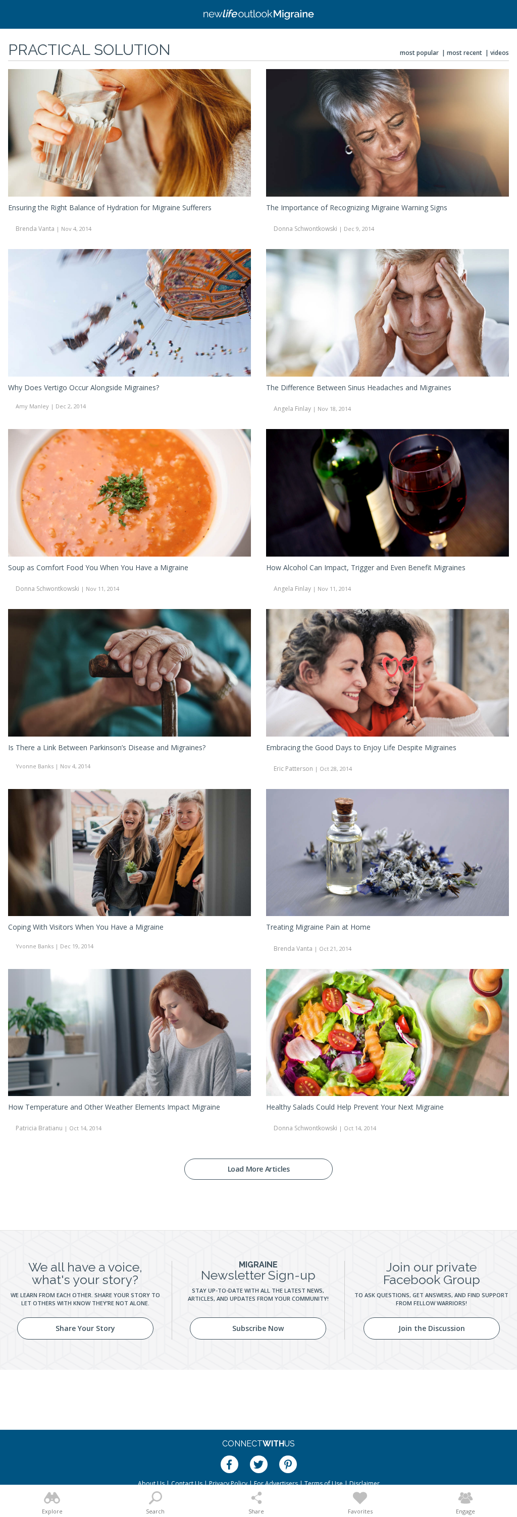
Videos (499, 52)
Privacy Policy (228, 1483)
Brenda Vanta (35, 228)
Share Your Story (85, 1328)
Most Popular (419, 52)
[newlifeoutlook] (258, 15)
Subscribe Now (258, 1328)
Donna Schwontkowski (305, 228)
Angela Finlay (292, 408)
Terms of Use (323, 1483)
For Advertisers (276, 1483)
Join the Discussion (431, 1328)
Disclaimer (364, 1483)
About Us (151, 1483)
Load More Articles (259, 1169)
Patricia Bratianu (39, 1128)
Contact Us (186, 1483)
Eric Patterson (293, 768)
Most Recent (464, 52)
